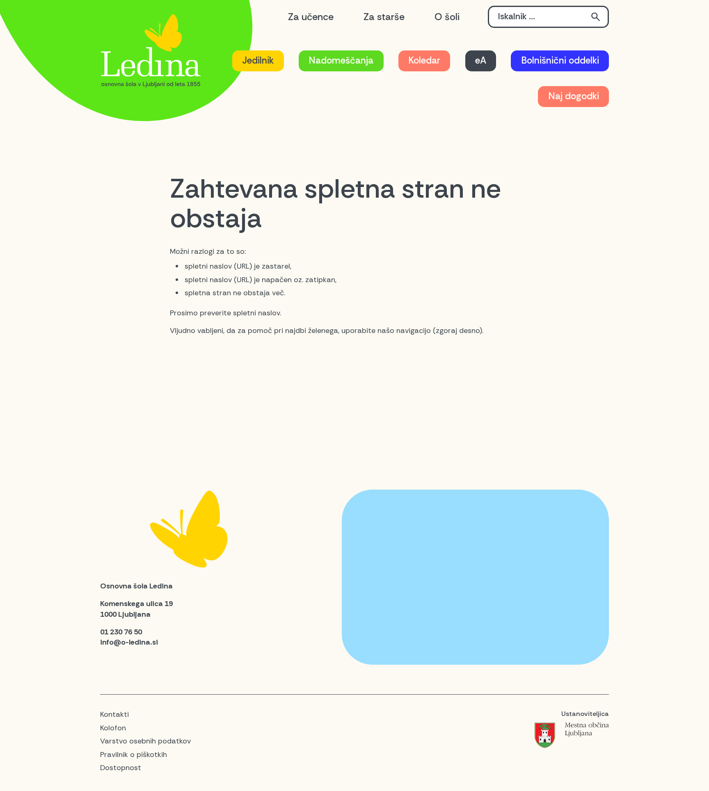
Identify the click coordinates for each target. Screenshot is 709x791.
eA (480, 60)
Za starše (384, 17)
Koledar (424, 60)
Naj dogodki (573, 96)
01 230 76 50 (121, 632)
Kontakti (114, 714)
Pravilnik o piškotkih (133, 754)
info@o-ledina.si (129, 642)
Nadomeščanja (341, 60)
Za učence (311, 17)
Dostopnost (120, 768)
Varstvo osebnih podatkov (145, 741)
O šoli (447, 17)
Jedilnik (258, 60)
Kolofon (113, 728)
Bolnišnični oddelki (560, 60)
